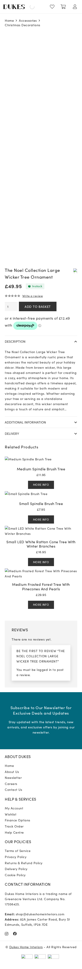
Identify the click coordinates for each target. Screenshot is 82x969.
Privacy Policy (15, 856)
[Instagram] (6, 934)
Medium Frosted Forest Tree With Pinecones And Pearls (41, 586)
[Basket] (63, 7)
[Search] (28, 6)
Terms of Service (18, 850)
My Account (14, 808)
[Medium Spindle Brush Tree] (28, 459)
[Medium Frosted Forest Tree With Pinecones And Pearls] (41, 571)
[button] (75, 270)
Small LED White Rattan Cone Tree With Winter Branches (41, 543)
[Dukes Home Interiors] (14, 7)
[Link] (53, 7)
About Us (12, 771)
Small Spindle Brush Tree (41, 503)
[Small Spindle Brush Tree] (26, 493)
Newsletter (13, 777)
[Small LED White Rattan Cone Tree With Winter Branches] (41, 528)
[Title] (15, 934)
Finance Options (17, 820)
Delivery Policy (16, 868)
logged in (44, 669)
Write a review (32, 296)
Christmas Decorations (22, 25)
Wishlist (10, 814)
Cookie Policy (15, 875)
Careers (11, 783)
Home (9, 20)
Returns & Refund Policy (24, 863)
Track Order (14, 826)
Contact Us (13, 789)
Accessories (28, 20)
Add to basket (38, 306)
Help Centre (14, 832)
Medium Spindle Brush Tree (41, 468)
